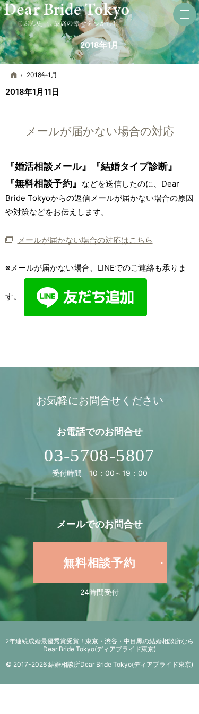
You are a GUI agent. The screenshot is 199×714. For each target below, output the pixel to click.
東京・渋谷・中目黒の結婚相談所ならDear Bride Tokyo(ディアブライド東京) (118, 645)
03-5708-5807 (99, 455)
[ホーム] (14, 75)
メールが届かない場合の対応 (99, 131)
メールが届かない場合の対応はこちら (85, 240)
